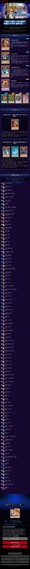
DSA (8, 561)
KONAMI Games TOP (15, 553)
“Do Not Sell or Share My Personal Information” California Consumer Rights (15, 564)
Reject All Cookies (15, 542)
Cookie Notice (16, 535)
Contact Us (15, 556)
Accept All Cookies (15, 546)
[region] (15, 537)
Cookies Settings (22, 561)
